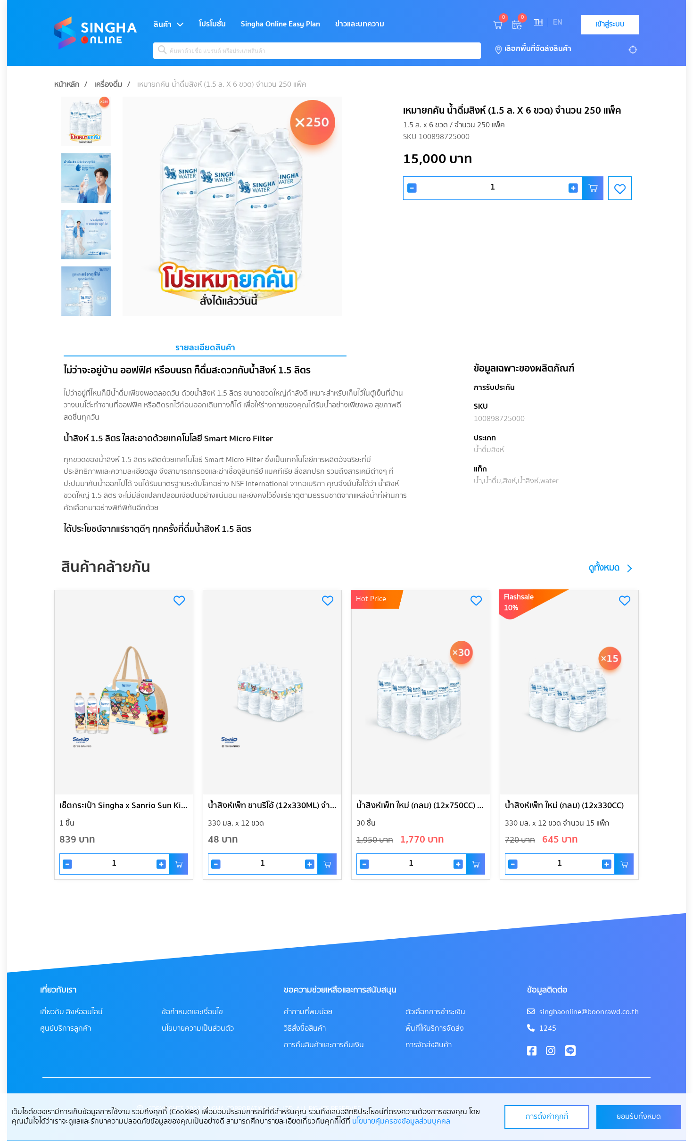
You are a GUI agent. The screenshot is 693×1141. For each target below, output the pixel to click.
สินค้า (163, 25)
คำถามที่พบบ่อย (308, 1012)
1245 (547, 1029)
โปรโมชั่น (212, 24)
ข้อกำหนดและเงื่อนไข (192, 1012)
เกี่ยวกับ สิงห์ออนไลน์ (71, 1012)
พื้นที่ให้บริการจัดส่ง (434, 1029)
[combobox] (317, 50)
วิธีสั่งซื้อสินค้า (305, 1029)
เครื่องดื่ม (108, 85)
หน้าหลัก (67, 85)
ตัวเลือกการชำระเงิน (435, 1012)
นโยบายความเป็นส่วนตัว (198, 1029)
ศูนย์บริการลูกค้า (65, 1029)
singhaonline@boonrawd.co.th (589, 1012)
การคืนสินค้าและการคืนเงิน (324, 1045)
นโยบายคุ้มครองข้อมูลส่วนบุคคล (401, 1121)
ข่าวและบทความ (359, 24)
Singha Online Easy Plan (280, 24)
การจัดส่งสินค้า (428, 1045)
